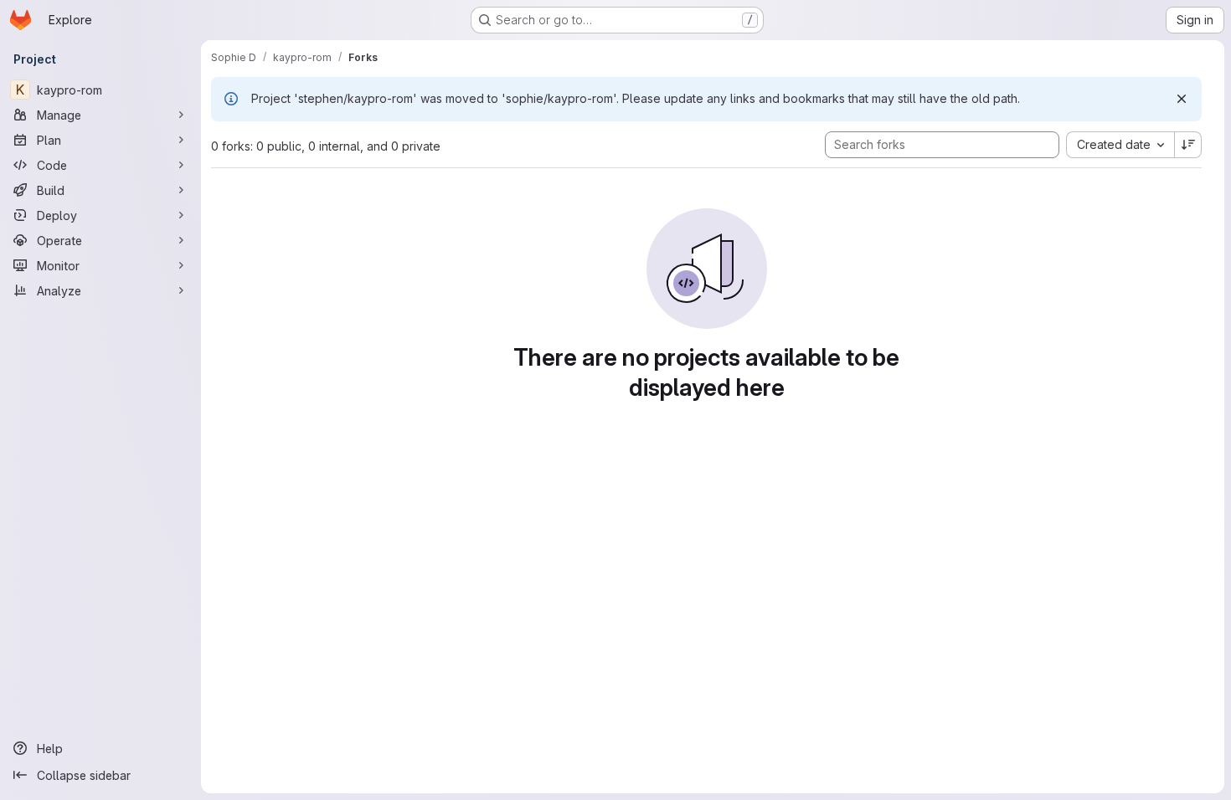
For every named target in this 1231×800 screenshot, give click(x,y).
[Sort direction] (1188, 144)
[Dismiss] (1182, 99)
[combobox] (1120, 144)
